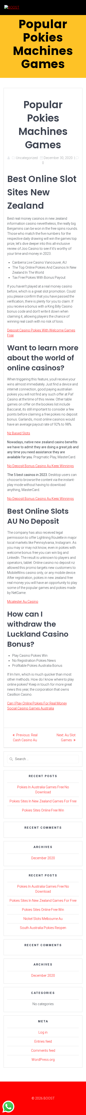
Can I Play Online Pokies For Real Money (37, 703)
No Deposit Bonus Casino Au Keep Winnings (40, 466)
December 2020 (43, 858)
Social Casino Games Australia (30, 708)
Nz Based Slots (18, 433)
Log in (43, 1032)
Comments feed (43, 1050)
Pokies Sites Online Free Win (43, 810)
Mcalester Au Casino (22, 601)
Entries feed (43, 1041)
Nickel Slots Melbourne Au (43, 919)
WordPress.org (43, 1060)
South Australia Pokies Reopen (43, 928)
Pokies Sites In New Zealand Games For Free (43, 801)
